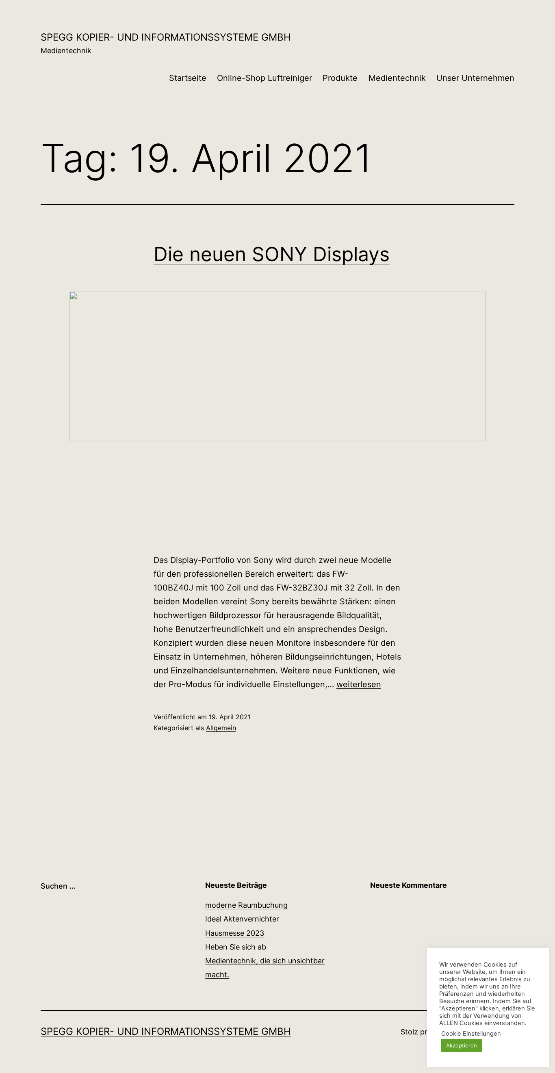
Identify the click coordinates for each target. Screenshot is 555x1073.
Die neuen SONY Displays (272, 254)
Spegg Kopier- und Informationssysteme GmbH (166, 37)
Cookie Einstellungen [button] (471, 1033)
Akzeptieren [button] (461, 1045)
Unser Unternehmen (475, 78)
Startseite (187, 78)
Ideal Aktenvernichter (242, 919)
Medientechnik (397, 78)
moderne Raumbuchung (246, 905)
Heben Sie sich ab (235, 947)
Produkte (340, 78)
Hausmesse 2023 (234, 933)
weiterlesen (358, 684)
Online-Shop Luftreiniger (264, 78)
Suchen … (58, 886)
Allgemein (221, 728)
